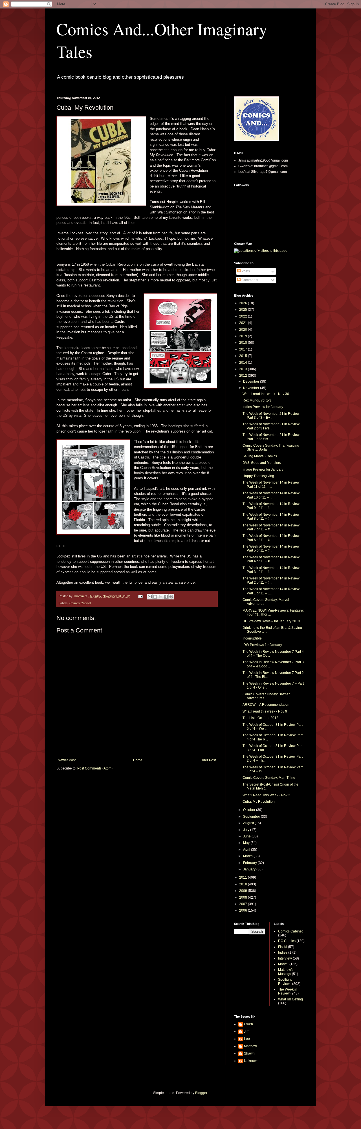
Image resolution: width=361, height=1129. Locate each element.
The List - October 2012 (260, 718)
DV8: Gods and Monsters (262, 463)
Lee (247, 1039)
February (250, 863)
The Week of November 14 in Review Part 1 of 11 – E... (271, 591)
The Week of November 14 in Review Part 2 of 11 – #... (271, 580)
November (251, 388)
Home (137, 760)
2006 (243, 910)
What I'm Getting (290, 999)
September (252, 817)
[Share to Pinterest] (171, 596)
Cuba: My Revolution (259, 802)
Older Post (208, 760)
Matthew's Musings (285, 972)
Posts (245, 271)
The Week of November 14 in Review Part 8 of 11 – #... (271, 517)
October (249, 810)
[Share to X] (160, 596)
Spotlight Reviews (285, 981)
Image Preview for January (263, 469)
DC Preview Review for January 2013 (271, 621)
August (249, 823)
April (247, 850)
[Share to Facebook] (166, 596)
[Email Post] (140, 596)
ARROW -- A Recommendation (266, 705)
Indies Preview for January (263, 407)
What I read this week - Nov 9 (265, 711)
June (247, 836)
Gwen (248, 1024)
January (249, 869)
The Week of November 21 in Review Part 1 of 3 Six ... (271, 437)
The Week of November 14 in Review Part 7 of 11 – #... (271, 527)
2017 (243, 349)
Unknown (251, 1061)
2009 (243, 891)
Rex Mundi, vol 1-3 (257, 400)
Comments (249, 280)
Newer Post (67, 760)
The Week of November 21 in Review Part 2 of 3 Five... (271, 426)
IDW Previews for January (262, 645)
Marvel (283, 964)
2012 (243, 376)
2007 (243, 904)
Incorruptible (252, 638)
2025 (243, 310)
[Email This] (150, 596)
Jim (246, 1031)
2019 (243, 336)
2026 (243, 303)
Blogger (201, 1093)
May (246, 843)
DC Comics (287, 941)
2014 (243, 363)
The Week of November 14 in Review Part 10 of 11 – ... (271, 495)
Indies (282, 952)
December (251, 381)
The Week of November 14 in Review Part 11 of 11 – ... (271, 484)
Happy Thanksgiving (258, 476)
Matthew (250, 1046)
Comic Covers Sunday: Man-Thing (269, 778)
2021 (243, 323)
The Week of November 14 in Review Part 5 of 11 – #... (271, 548)
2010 (243, 884)
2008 (243, 897)
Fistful (282, 947)
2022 (243, 316)
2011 (243, 877)
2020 (243, 330)
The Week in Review (287, 991)
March (248, 856)
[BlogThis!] (155, 596)
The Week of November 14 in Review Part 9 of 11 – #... (271, 506)
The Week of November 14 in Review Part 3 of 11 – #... (271, 570)
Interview (285, 958)
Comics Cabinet (80, 603)
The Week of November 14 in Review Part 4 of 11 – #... (271, 559)
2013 (243, 369)
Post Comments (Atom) (95, 768)
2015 (243, 356)
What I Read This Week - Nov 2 (266, 795)
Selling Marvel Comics (260, 456)
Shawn (249, 1053)
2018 (243, 343)
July (246, 830)
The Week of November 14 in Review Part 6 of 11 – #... (271, 538)
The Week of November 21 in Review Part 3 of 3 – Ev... (271, 416)
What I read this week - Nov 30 (266, 394)
